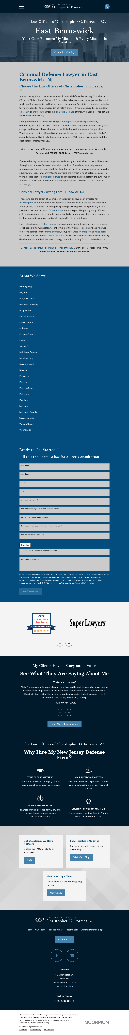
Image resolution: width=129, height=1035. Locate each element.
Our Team (56, 892)
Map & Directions (64, 986)
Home (29, 929)
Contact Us (64, 939)
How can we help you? (30, 559)
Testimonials (72, 929)
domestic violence (65, 111)
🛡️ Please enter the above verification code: (39, 551)
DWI (106, 125)
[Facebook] (57, 955)
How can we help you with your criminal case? (40, 509)
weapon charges (81, 231)
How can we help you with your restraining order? (41, 526)
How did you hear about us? (32, 534)
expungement (53, 161)
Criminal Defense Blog (91, 929)
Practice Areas (55, 929)
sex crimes (57, 210)
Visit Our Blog (81, 857)
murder (40, 202)
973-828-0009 (64, 1001)
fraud (77, 165)
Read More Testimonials (64, 724)
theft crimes (49, 224)
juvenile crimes (52, 176)
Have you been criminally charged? (35, 517)
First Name (25, 465)
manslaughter (26, 202)
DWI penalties (96, 129)
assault (25, 111)
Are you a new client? (29, 500)
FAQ (29, 860)
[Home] (64, 6)
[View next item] (69, 643)
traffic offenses (52, 231)
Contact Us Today (64, 52)
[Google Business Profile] (72, 955)
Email (23, 491)
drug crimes (70, 121)
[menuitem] (64, 287)
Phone (23, 483)
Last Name (25, 474)
